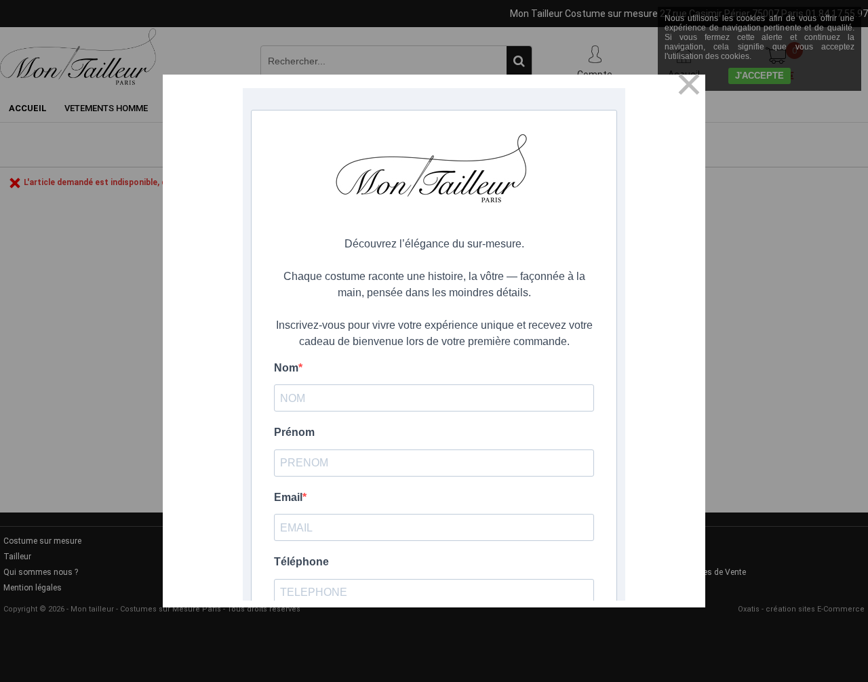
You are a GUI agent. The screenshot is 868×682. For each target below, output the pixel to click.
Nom (286, 368)
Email (288, 497)
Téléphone (301, 561)
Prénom (294, 432)
